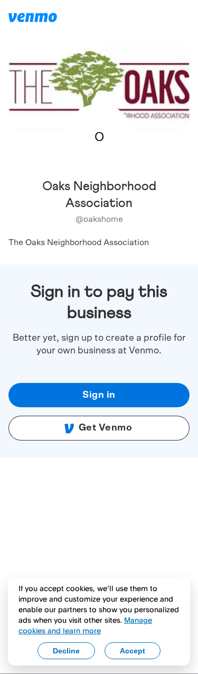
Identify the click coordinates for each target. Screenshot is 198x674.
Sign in (99, 395)
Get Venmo (106, 428)
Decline (66, 651)
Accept (132, 651)
